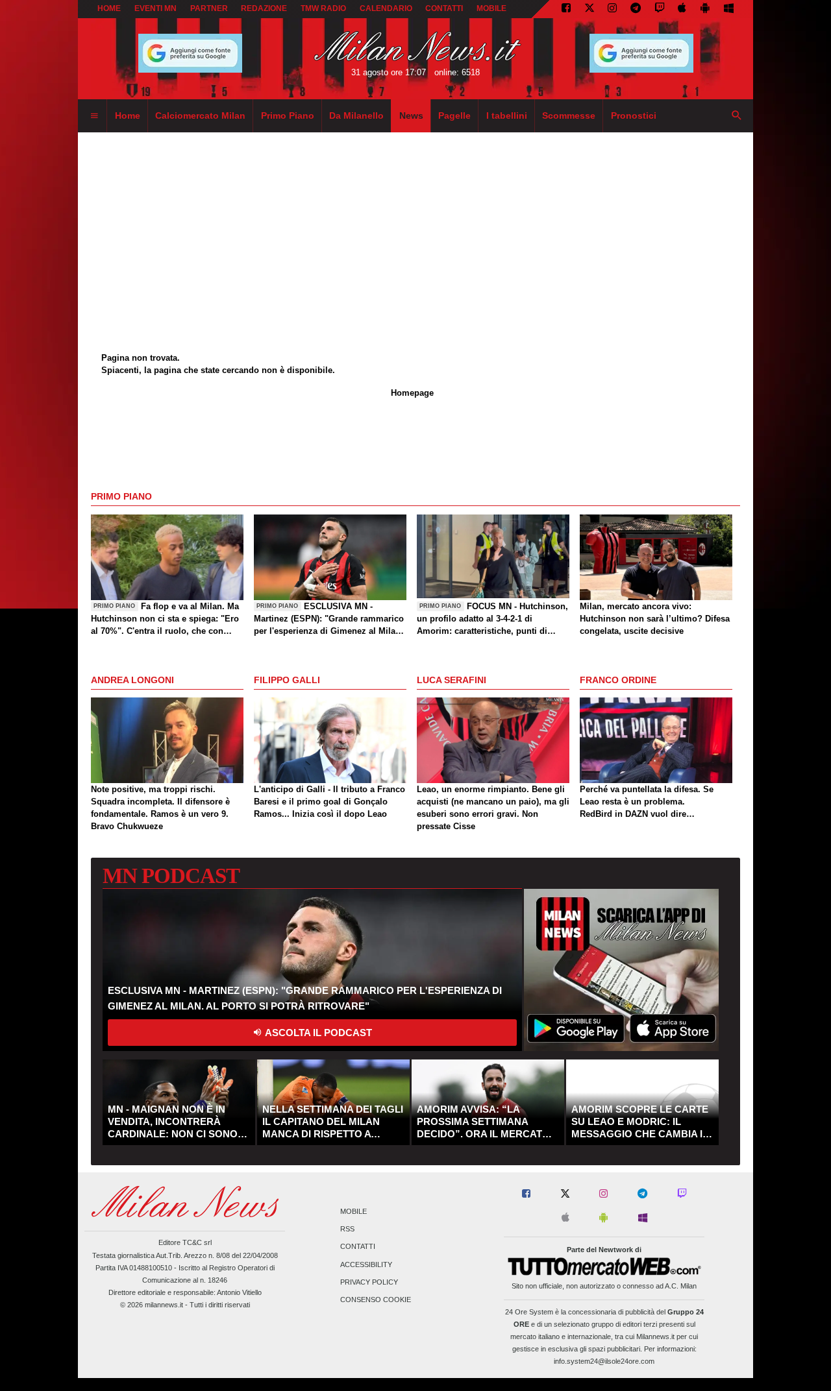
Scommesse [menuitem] (568, 115)
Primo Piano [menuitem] (287, 115)
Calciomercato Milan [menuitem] (200, 115)
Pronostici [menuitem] (633, 115)
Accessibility (366, 1264)
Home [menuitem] (127, 115)
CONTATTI (444, 8)
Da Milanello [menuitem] (356, 115)
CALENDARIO (386, 8)
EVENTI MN (155, 8)
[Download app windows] (729, 9)
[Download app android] (705, 9)
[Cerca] (737, 116)
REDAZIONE (264, 8)
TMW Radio (323, 8)
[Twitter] (589, 9)
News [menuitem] (411, 115)
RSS (347, 1229)
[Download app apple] (683, 9)
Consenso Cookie (375, 1299)
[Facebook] (566, 9)
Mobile (353, 1211)
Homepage (412, 393)
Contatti (357, 1247)
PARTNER (209, 8)
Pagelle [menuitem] (454, 115)
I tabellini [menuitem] (506, 115)
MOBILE (491, 8)
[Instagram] (612, 9)
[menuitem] (94, 116)
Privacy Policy (369, 1282)
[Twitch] (660, 9)
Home (109, 8)
